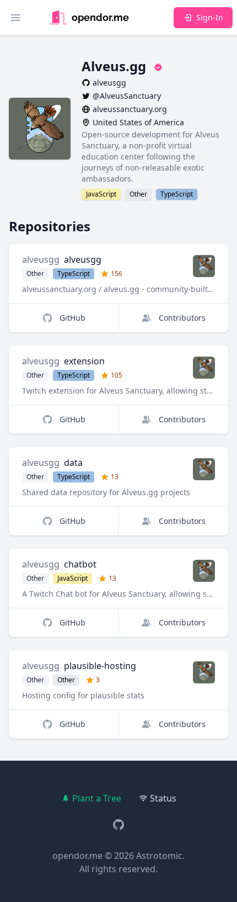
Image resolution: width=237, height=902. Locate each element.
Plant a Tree (96, 798)
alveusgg (41, 259)
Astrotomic (159, 856)
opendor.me (77, 856)
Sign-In (209, 17)
